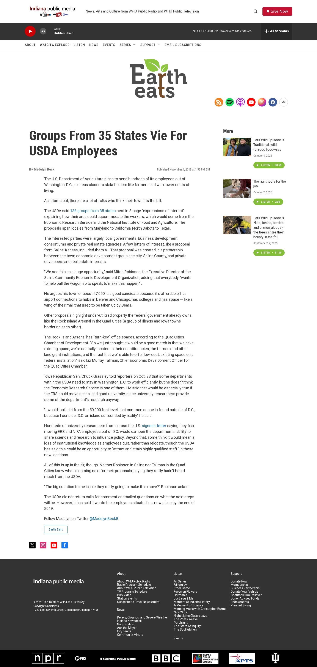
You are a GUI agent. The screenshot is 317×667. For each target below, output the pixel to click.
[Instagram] (262, 102)
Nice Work (180, 612)
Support (147, 45)
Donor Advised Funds (245, 598)
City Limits (124, 631)
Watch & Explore (54, 45)
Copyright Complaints (46, 606)
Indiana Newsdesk (129, 621)
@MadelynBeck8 (103, 518)
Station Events (127, 598)
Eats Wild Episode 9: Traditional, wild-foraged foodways (268, 145)
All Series (180, 581)
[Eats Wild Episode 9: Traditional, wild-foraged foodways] (237, 147)
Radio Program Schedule (134, 584)
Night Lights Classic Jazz (190, 615)
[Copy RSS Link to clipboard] (219, 102)
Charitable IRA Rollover (246, 595)
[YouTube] (251, 102)
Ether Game (182, 588)
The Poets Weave (186, 619)
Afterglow (181, 584)
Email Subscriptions (183, 45)
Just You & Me (183, 598)
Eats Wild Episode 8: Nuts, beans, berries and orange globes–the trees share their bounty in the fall (268, 227)
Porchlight (181, 622)
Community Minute (130, 634)
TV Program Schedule (132, 591)
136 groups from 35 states (93, 210)
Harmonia (180, 595)
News (94, 45)
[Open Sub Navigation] (134, 45)
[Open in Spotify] (229, 102)
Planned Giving (241, 605)
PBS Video (124, 595)
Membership (239, 584)
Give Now (279, 11)
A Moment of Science (188, 605)
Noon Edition (125, 624)
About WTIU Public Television (136, 588)
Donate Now (239, 581)
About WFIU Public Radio (133, 581)
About (30, 45)
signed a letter (154, 425)
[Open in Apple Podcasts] (240, 102)
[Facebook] (272, 102)
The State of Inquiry (187, 626)
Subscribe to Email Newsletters (138, 602)
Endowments (240, 602)
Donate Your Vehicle (244, 591)
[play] (30, 31)
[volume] (43, 31)
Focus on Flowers (185, 591)
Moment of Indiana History (192, 602)
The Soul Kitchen (185, 629)
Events (109, 45)
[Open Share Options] (283, 102)
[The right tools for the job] (237, 188)
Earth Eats (56, 529)
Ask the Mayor (127, 627)
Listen (79, 45)
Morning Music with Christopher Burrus (200, 609)
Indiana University (74, 602)
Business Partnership (245, 588)
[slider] (50, 31)
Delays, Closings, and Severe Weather (142, 617)
